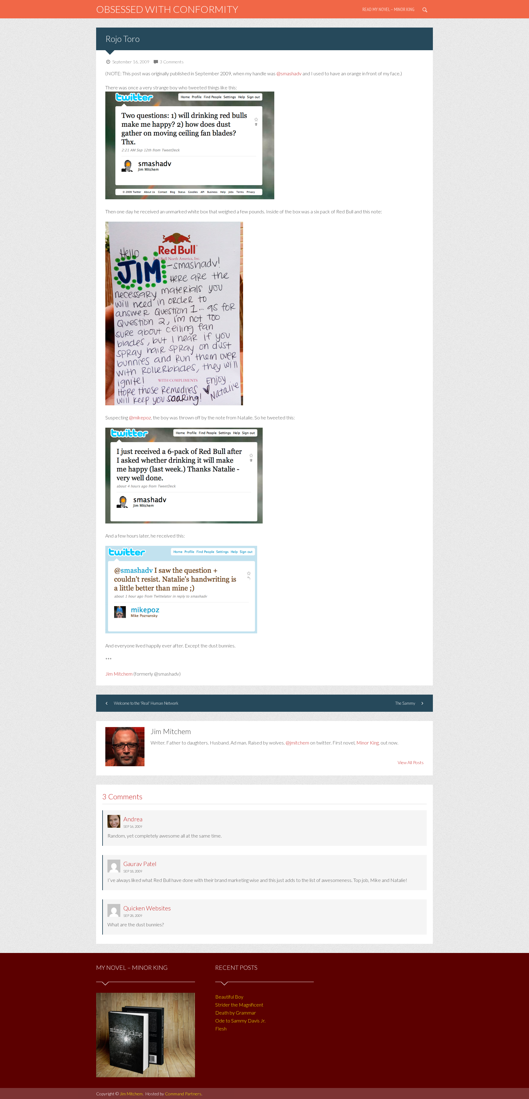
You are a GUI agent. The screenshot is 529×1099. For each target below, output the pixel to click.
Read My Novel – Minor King (388, 9)
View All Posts (411, 762)
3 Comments (172, 61)
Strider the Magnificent (239, 1004)
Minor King (367, 742)
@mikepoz (140, 417)
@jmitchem (297, 742)
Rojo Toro (122, 38)
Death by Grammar (235, 1012)
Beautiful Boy (229, 997)
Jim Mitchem (119, 674)
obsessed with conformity (167, 9)
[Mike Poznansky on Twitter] (181, 631)
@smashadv (289, 73)
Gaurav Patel (139, 863)
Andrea (132, 819)
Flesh (221, 1028)
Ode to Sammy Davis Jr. (240, 1020)
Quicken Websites (147, 908)
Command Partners (183, 1093)
